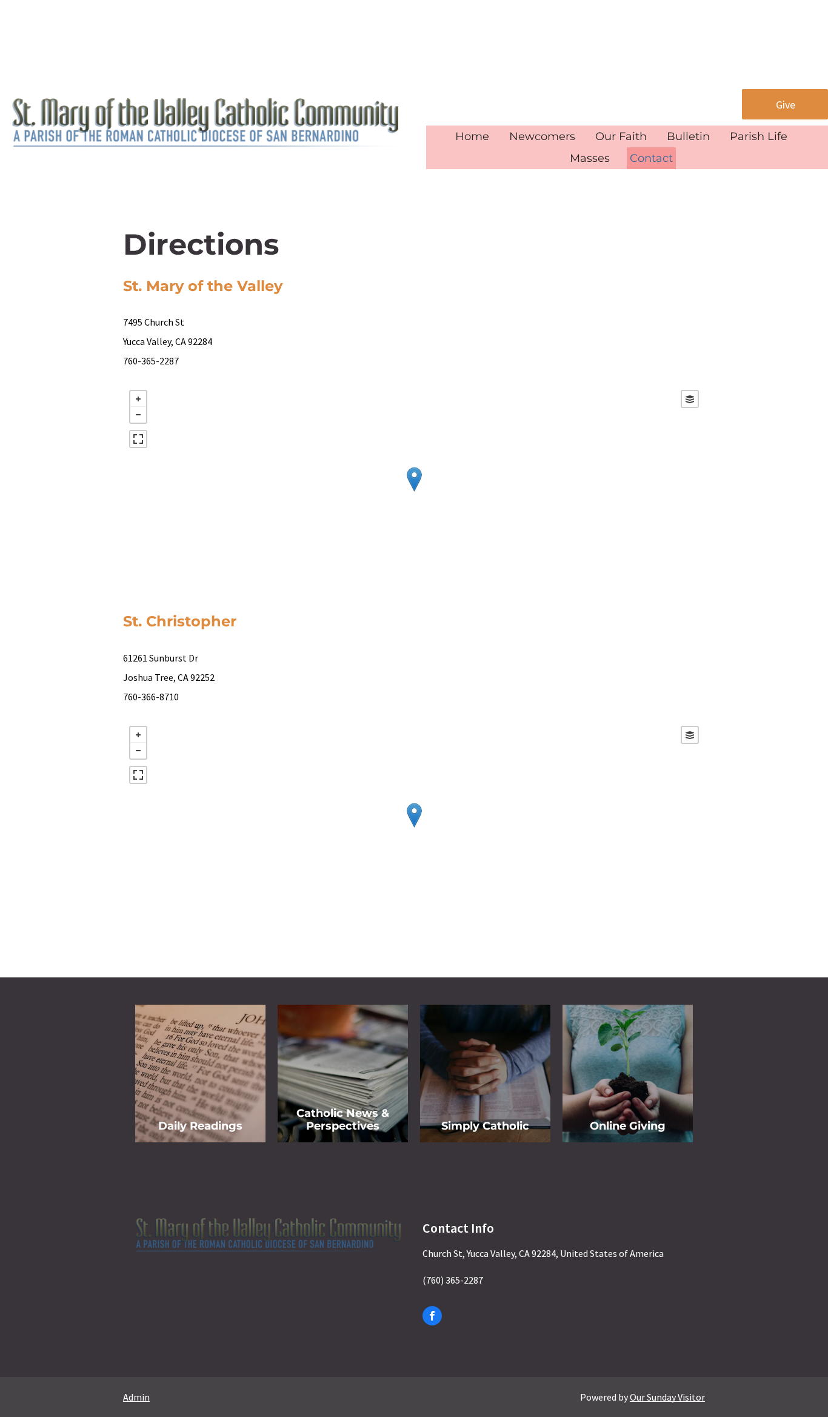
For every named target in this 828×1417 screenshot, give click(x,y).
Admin (136, 1397)
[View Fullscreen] (138, 439)
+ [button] (138, 399)
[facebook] (432, 1317)
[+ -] (414, 491)
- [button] (138, 415)
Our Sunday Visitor (667, 1397)
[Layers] (690, 399)
